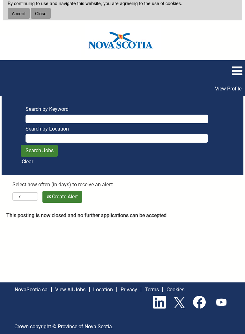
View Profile (228, 89)
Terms (152, 290)
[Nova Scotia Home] (122, 40)
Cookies (175, 290)
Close (41, 13)
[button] (122, 71)
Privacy (129, 290)
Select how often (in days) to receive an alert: (62, 184)
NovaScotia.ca (31, 290)
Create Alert (64, 197)
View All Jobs (70, 290)
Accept (19, 13)
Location (103, 290)
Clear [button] (27, 162)
